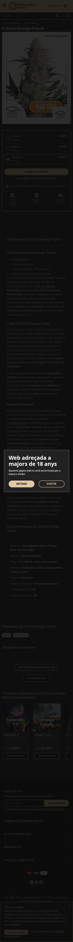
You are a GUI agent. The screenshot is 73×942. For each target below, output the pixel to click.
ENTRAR (21, 483)
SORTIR (51, 483)
